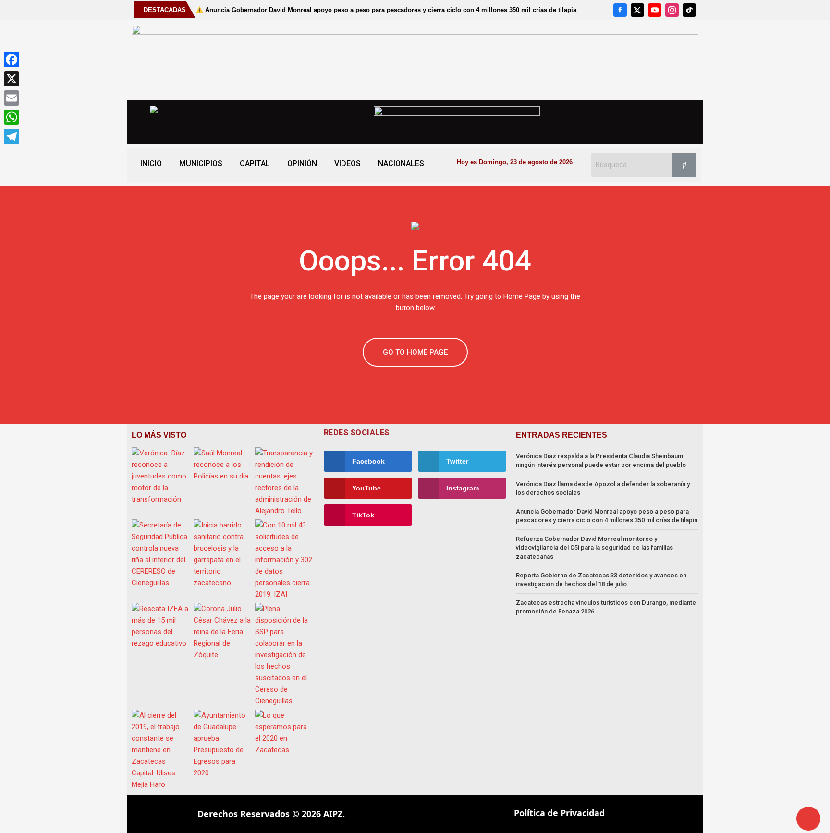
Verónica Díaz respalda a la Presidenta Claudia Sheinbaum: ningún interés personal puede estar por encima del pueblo (601, 460)
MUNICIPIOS (200, 163)
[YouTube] (654, 10)
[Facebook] (620, 10)
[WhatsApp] (11, 117)
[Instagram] (672, 10)
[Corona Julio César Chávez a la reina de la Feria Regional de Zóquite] (223, 632)
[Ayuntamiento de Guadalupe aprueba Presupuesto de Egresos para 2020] (223, 744)
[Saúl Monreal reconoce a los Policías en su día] (223, 464)
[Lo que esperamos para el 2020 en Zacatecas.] (284, 733)
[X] (637, 10)
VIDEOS (347, 163)
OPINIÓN (302, 163)
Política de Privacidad (559, 813)
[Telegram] (11, 136)
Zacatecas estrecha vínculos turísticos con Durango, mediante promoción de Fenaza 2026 (606, 607)
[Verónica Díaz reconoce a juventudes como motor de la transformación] (161, 476)
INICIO (151, 163)
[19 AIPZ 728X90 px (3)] (415, 59)
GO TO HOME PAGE (415, 352)
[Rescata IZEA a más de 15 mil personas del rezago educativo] (161, 626)
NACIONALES (401, 163)
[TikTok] (689, 10)
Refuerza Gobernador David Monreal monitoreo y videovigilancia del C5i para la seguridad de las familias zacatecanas (594, 547)
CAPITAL (255, 163)
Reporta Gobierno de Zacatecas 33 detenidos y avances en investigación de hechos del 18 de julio (601, 580)
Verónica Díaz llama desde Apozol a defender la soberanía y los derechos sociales (603, 488)
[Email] (11, 98)
